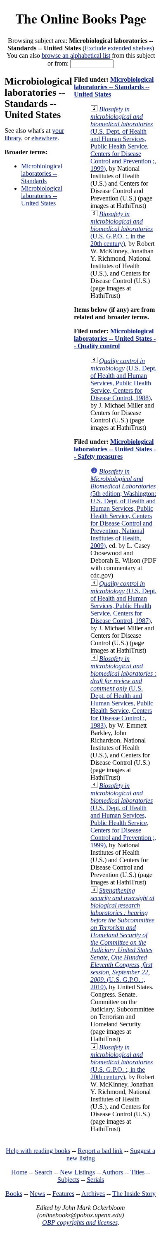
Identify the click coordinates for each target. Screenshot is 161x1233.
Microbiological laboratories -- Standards (41, 173)
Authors (112, 1172)
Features (63, 1193)
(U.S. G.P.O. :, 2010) (122, 938)
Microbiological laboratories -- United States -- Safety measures (115, 449)
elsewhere (44, 137)
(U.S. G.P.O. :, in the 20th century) (121, 228)
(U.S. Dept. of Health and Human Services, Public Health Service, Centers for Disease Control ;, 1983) (123, 692)
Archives (93, 1193)
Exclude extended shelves (118, 48)
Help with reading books (38, 1150)
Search (43, 1172)
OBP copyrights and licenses (80, 1222)
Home (19, 1172)
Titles (137, 1172)
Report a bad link (100, 1150)
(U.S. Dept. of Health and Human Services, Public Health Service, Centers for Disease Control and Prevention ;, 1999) (123, 139)
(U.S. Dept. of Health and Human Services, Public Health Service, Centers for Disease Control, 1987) (123, 602)
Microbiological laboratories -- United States (41, 196)
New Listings (77, 1172)
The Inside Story (134, 1193)
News (37, 1193)
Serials (95, 1179)
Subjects (68, 1179)
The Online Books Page (80, 18)
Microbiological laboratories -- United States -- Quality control (115, 338)
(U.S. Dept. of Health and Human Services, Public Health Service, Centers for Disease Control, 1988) (123, 379)
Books (13, 1193)
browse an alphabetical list (76, 55)
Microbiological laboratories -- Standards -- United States (114, 87)
